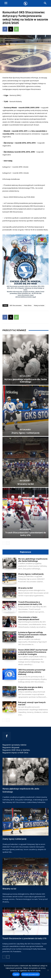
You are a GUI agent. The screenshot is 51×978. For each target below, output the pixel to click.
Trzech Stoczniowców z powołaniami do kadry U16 (25, 533)
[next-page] (8, 543)
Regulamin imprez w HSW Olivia (15, 753)
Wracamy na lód (25, 484)
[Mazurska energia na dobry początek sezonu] (9, 691)
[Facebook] (4, 29)
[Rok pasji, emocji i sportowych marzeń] (9, 706)
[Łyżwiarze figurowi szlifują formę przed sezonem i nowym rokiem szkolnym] (9, 636)
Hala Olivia (27, 305)
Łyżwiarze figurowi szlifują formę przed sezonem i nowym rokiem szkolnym (32, 634)
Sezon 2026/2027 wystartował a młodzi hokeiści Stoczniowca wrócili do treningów (32, 652)
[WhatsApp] (16, 29)
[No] (48, 970)
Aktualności (25, 376)
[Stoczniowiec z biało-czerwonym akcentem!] (9, 621)
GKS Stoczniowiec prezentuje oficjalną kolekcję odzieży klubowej (31, 672)
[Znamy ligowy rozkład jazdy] (25, 410)
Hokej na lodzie (39, 305)
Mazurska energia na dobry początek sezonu (30, 688)
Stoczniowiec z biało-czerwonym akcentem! (28, 618)
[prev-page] (4, 543)
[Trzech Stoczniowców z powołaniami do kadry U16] (25, 513)
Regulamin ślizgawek (10, 747)
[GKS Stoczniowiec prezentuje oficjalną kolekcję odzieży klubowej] (9, 674)
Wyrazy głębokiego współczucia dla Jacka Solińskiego (25, 380)
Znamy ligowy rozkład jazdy (26, 433)
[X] (10, 29)
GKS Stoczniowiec (16, 305)
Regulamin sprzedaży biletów (14, 745)
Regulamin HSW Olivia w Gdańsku (16, 750)
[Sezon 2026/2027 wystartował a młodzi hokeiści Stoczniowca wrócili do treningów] (9, 654)
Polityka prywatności (30, 974)
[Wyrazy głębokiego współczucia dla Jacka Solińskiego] (25, 359)
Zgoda (15, 974)
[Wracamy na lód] (25, 462)
